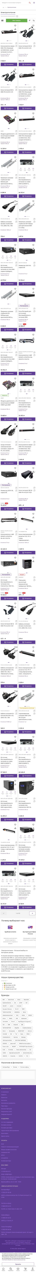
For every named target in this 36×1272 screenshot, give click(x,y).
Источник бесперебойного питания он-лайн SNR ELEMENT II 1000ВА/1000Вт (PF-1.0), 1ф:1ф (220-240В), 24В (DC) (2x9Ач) (25, 760)
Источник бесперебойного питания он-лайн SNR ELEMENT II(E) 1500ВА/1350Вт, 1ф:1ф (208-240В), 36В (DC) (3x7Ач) (7, 892)
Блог (2, 1144)
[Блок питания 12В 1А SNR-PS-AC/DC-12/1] (9, 610)
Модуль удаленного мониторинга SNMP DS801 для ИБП (8, 136)
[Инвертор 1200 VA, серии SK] (27, 251)
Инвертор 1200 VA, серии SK (25, 266)
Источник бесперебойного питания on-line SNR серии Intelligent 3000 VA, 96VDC (7, 268)
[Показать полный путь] (4, 7)
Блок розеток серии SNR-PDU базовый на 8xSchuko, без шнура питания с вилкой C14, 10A (25, 448)
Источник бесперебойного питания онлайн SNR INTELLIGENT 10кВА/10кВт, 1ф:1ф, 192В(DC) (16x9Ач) (25, 848)
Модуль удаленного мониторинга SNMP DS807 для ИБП (8, 403)
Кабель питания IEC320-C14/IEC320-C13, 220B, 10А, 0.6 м (25, 626)
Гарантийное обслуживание (10, 1130)
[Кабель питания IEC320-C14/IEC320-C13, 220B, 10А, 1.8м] (9, 207)
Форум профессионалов (8, 1149)
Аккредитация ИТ (6, 1114)
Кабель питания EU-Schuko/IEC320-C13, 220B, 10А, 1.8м (7, 715)
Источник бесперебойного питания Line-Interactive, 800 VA (25, 804)
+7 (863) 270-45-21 (6, 1206)
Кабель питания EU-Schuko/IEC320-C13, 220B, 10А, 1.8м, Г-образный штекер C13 (7, 671)
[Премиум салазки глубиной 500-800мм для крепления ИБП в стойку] (9, 163)
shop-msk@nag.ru (6, 1174)
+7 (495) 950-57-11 (6, 1171)
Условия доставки (6, 1128)
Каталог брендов (6, 1109)
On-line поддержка (7, 1122)
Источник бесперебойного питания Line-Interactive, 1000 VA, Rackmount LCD (7, 583)
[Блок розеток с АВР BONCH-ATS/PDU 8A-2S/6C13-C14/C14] (27, 341)
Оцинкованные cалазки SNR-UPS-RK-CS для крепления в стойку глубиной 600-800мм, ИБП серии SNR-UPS (25, 717)
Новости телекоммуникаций (10, 1147)
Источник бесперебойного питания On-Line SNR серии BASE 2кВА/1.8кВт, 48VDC (7, 804)
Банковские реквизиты (8, 1103)
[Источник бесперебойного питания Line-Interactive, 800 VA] (27, 787)
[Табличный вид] (2, 20)
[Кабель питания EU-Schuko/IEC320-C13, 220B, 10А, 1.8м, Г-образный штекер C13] (9, 653)
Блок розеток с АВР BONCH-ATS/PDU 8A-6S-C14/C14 (7, 536)
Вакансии (4, 1097)
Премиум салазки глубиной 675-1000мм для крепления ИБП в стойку (7, 314)
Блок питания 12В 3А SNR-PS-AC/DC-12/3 (25, 491)
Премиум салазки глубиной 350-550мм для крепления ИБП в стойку (26, 225)
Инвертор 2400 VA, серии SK (7, 491)
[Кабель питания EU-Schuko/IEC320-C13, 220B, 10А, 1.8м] (9, 697)
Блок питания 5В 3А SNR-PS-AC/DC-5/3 (25, 47)
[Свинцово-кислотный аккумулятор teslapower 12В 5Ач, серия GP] (27, 564)
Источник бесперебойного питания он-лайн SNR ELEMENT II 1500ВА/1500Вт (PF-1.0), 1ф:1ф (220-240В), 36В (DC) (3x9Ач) (25, 181)
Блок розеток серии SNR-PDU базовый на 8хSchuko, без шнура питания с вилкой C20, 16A (25, 137)
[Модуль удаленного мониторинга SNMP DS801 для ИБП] (9, 119)
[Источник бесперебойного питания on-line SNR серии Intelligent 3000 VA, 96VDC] (9, 251)
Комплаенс (4, 1133)
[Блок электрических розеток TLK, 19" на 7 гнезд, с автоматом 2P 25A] (9, 831)
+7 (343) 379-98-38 (6, 1192)
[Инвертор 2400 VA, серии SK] (9, 474)
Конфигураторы (6, 1161)
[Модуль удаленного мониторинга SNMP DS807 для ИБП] (9, 385)
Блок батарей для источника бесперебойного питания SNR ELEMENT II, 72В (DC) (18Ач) (25, 314)
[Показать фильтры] (33, 20)
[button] (33, 20)
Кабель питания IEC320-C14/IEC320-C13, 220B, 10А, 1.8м (7, 224)
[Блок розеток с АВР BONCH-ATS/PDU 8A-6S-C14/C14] (9, 520)
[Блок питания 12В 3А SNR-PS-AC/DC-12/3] (27, 474)
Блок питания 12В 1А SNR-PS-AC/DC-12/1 (7, 625)
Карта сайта (5, 1136)
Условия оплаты (6, 1125)
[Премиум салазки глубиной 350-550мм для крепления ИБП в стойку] (27, 207)
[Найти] (30, 3)
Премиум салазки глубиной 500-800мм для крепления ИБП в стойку (7, 181)
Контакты (4, 1100)
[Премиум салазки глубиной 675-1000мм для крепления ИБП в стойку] (9, 295)
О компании (5, 1092)
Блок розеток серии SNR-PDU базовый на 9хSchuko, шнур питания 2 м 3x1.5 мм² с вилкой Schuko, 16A (7, 49)
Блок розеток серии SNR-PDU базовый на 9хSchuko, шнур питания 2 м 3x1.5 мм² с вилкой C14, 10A (25, 93)
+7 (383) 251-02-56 (6, 1218)
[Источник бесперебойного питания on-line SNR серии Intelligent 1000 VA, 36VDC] (9, 341)
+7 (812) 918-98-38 (6, 1229)
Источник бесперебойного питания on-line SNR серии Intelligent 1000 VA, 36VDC (7, 358)
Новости (3, 1095)
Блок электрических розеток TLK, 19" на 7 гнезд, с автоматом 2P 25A (7, 848)
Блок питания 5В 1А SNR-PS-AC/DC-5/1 (7, 91)
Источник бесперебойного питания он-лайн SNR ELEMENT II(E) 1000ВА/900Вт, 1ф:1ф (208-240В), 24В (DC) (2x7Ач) (25, 404)
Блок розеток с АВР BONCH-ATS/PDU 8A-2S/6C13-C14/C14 (26, 357)
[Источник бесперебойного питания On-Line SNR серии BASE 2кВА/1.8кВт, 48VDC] (9, 787)
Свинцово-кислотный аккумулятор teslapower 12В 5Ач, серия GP (25, 583)
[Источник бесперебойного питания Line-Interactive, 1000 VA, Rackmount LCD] (9, 564)
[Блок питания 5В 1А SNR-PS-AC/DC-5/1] (9, 76)
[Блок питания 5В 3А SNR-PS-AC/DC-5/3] (27, 32)
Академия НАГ (5, 1152)
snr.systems (4, 1158)
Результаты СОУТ (6, 1111)
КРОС (3, 1155)
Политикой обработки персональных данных (13, 1260)
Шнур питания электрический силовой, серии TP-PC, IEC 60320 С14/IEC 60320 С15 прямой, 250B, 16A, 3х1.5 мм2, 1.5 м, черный (7, 448)
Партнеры (4, 1106)
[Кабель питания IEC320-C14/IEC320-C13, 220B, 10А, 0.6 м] (27, 610)
